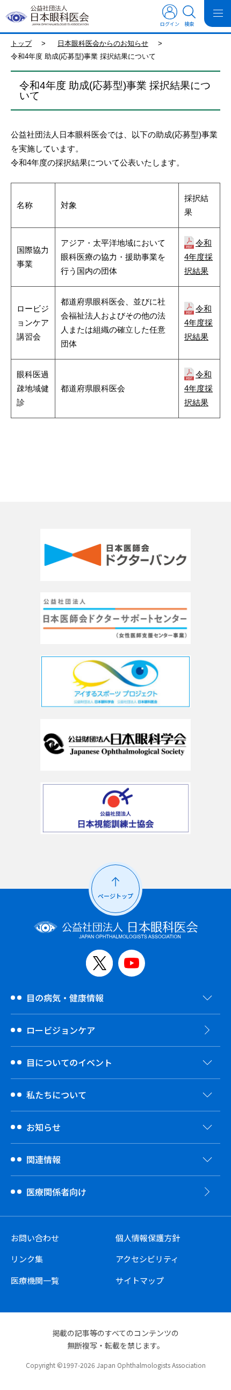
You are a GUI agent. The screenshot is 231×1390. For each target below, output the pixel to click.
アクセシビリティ (147, 1258)
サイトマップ (140, 1280)
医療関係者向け (56, 1191)
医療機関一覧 (35, 1280)
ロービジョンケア (60, 1030)
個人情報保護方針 (148, 1237)
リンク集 (27, 1258)
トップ (21, 43)
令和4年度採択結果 (198, 256)
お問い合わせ (35, 1237)
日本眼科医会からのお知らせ (102, 43)
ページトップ (115, 895)
